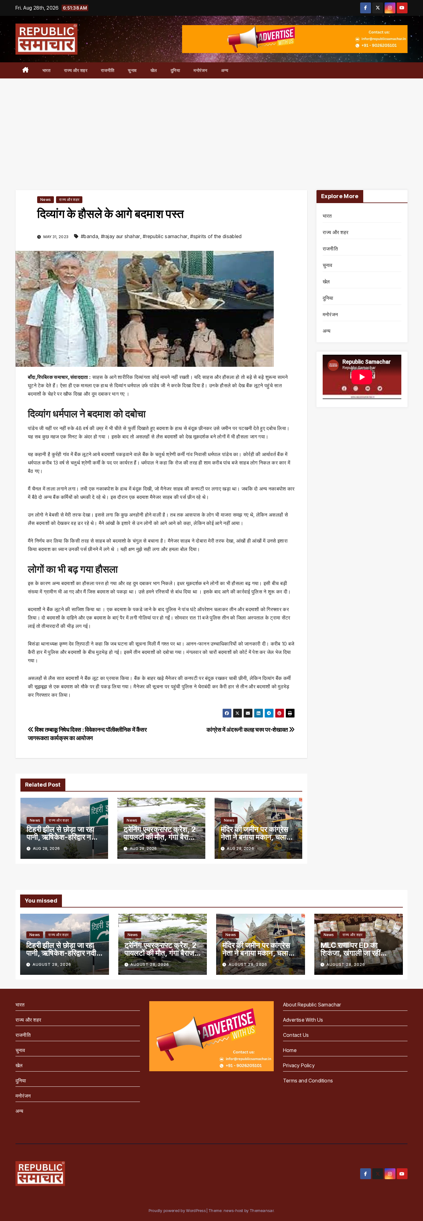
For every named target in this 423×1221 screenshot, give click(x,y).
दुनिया (175, 70)
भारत (46, 70)
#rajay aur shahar (120, 236)
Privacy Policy (299, 1065)
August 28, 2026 (52, 964)
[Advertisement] (211, 125)
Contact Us (296, 1035)
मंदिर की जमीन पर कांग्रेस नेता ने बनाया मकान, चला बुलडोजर (255, 837)
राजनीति (107, 70)
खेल (153, 70)
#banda (89, 236)
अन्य (225, 70)
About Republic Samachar (312, 1004)
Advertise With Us (303, 1020)
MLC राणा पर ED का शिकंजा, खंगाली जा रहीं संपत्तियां (351, 953)
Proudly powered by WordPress (178, 1210)
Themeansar (261, 1210)
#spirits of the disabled (216, 236)
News (45, 199)
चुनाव (132, 70)
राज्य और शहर (75, 70)
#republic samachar (165, 236)
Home (290, 1050)
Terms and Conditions (308, 1080)
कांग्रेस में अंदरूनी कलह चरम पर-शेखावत (248, 729)
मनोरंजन (200, 70)
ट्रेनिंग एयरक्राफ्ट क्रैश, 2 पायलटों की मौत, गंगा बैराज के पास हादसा (160, 837)
